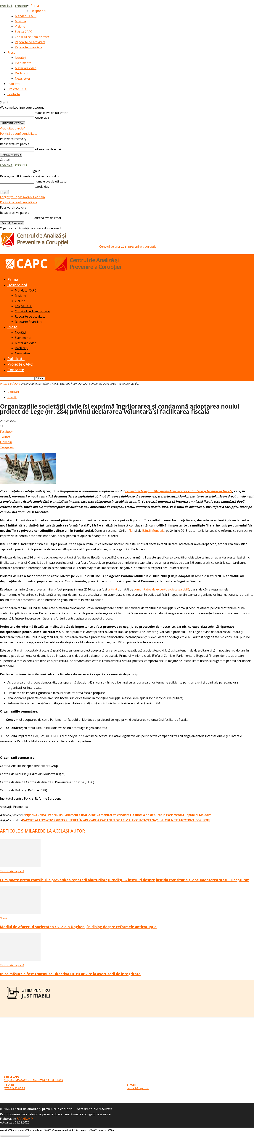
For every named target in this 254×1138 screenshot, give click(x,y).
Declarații (21, 73)
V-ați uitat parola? (12, 128)
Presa (11, 52)
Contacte (13, 94)
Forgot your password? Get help (22, 197)
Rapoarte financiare (28, 47)
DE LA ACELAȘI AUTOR (62, 831)
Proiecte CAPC (17, 89)
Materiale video (25, 68)
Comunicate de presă (12, 871)
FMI (131, 531)
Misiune (20, 21)
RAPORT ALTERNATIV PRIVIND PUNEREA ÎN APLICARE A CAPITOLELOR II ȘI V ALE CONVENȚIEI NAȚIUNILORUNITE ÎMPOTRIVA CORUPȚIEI (116, 820)
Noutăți (20, 58)
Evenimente (23, 63)
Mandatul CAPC (25, 16)
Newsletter (22, 78)
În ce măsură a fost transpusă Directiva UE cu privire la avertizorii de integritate (70, 973)
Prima (35, 6)
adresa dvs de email (48, 149)
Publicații (13, 84)
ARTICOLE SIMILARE (20, 831)
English (21, 6)
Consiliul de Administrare (32, 37)
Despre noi (38, 11)
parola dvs (41, 118)
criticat (112, 589)
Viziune (20, 26)
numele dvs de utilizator (51, 113)
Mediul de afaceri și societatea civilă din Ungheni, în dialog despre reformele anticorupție (78, 926)
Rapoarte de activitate (30, 42)
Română (6, 6)
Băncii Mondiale (153, 531)
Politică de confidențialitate (18, 134)
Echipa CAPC (23, 32)
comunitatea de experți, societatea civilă (161, 589)
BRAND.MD (25, 1119)
